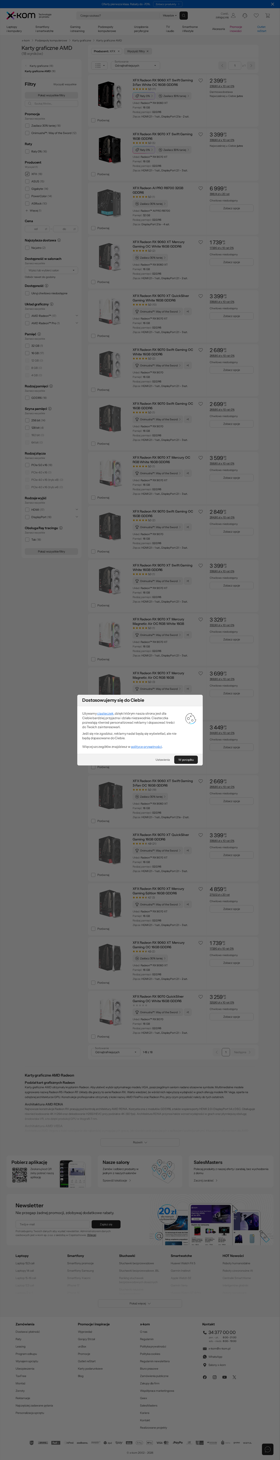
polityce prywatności (146, 747)
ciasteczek (105, 713)
